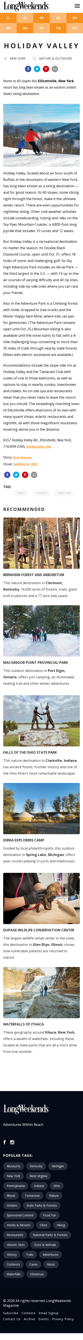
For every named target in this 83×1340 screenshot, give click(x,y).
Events (44, 1319)
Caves (33, 1264)
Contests (28, 1313)
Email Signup (49, 1313)
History (12, 1254)
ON (25, 28)
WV (74, 28)
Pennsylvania (16, 1186)
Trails (29, 1254)
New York (17, 58)
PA (42, 28)
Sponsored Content (20, 1215)
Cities (43, 1225)
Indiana (39, 1186)
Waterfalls (14, 1274)
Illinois (11, 1196)
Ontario (12, 1205)
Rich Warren (22, 457)
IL (8, 18)
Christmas (37, 1274)
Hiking (61, 1225)
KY (41, 18)
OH (8, 28)
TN (58, 28)
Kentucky (36, 1166)
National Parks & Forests (50, 1235)
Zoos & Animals (45, 1245)
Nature (54, 1196)
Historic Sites (16, 1245)
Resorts (41, 493)
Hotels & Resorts (18, 1225)
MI (58, 18)
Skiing (21, 493)
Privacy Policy (63, 1319)
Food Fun (49, 1215)
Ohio (56, 1186)
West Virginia (38, 1176)
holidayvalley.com (38, 447)
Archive (29, 1319)
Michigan (58, 1166)
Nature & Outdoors (55, 58)
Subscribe (10, 1313)
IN (25, 18)
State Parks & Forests (42, 1205)
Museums (13, 1166)
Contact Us (12, 1319)
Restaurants (15, 1235)
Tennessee (32, 1196)
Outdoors (13, 1264)
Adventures (50, 1254)
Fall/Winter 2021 (25, 464)
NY (75, 18)
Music (51, 1264)
